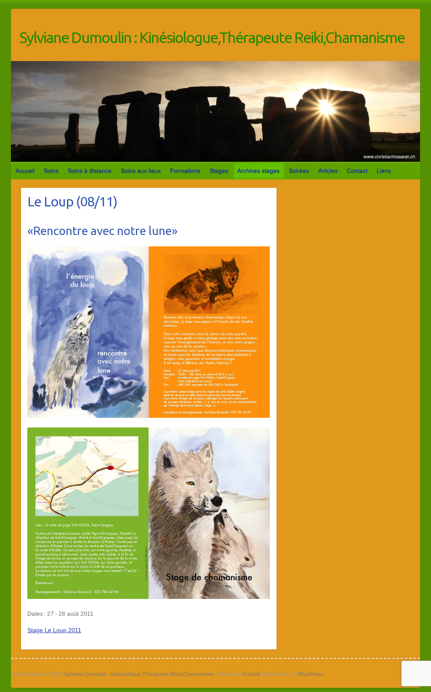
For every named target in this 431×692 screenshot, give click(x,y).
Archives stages (258, 170)
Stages (219, 170)
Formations (185, 170)
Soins (51, 170)
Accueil (25, 170)
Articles (328, 170)
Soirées (299, 170)
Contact (357, 170)
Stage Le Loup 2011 (54, 630)
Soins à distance (90, 170)
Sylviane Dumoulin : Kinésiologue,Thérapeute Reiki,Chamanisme (211, 37)
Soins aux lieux (141, 170)
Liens (384, 170)
